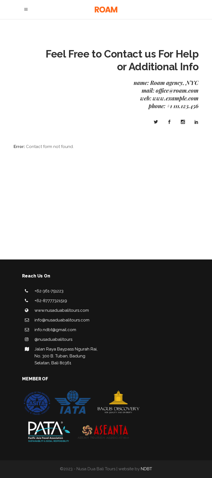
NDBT (146, 468)
